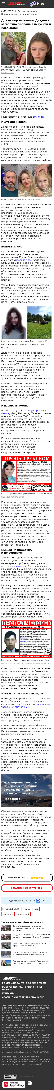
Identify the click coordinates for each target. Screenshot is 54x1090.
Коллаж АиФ (7, 72)
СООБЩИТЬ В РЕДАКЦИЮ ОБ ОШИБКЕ (23, 997)
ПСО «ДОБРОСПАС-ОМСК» (13, 497)
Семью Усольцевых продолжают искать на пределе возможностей (31, 944)
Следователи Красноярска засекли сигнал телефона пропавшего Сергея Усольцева (31, 936)
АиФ (38, 199)
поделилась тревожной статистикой (25, 705)
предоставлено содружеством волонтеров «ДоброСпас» (26, 663)
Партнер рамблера (26, 1076)
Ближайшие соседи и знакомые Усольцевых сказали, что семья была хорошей (29, 928)
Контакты (8, 993)
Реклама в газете (36, 983)
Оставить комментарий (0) (27, 888)
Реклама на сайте (13, 983)
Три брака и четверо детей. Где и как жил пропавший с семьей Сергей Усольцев (31, 962)
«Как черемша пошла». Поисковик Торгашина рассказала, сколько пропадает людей (20, 788)
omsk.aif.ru (39, 117)
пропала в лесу (24, 260)
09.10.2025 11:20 (8, 11)
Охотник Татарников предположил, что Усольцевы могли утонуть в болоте (30, 953)
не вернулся (19, 566)
